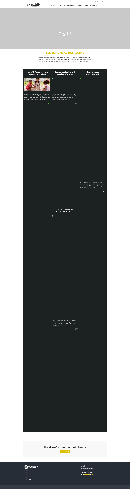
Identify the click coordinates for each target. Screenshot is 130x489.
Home (29, 470)
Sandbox (29, 472)
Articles (29, 477)
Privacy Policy (30, 479)
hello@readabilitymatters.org (87, 468)
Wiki (28, 475)
